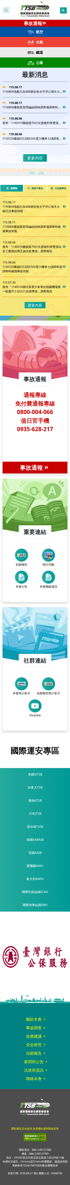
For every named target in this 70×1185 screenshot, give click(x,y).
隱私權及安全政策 (21, 1128)
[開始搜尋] (63, 10)
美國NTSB (35, 774)
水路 (39, 41)
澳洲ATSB (35, 800)
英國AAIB (35, 852)
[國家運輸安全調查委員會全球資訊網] (35, 8)
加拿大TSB (35, 787)
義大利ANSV (35, 879)
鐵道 (39, 52)
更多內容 (35, 158)
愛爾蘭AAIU (35, 865)
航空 (39, 31)
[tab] (11, 188)
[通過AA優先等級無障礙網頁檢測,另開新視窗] (35, 1137)
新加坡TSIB (35, 826)
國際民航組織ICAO (35, 892)
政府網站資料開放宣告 (46, 1128)
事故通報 (33, 23)
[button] (6, 10)
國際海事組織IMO (35, 905)
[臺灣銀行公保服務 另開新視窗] (35, 956)
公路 (39, 62)
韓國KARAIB (35, 839)
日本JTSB (35, 813)
